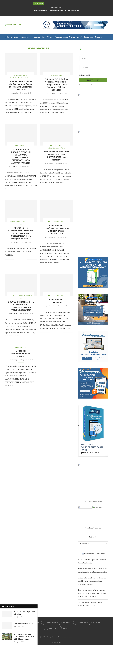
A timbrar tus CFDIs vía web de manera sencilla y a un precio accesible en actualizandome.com (92, 581)
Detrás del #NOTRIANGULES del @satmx (21, 353)
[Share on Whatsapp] (23, 117)
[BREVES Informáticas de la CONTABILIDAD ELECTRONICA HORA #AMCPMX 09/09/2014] (21, 285)
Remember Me (85, 75)
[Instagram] (53, 13)
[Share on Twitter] (21, 117)
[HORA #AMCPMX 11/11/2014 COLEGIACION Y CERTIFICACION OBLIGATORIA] (56, 211)
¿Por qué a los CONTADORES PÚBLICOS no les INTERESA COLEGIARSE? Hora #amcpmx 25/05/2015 (20, 233)
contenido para (10, 43)
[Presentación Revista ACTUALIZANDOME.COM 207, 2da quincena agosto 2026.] (7, 636)
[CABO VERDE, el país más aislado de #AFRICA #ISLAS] (7, 614)
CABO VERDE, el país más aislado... (24, 613)
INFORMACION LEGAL (40, 10)
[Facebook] (47, 13)
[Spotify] (65, 13)
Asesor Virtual (47, 37)
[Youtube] (62, 13)
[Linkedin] (59, 13)
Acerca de (14, 37)
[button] (46, 3)
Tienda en (98, 37)
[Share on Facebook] (18, 117)
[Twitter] (50, 13)
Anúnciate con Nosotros (31, 37)
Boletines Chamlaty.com (72, 10)
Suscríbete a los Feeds (56, 10)
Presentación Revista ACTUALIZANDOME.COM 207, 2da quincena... (24, 637)
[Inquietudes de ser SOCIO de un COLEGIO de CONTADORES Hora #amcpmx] (56, 135)
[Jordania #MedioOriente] (7, 625)
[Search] (107, 50)
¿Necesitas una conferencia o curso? (68, 37)
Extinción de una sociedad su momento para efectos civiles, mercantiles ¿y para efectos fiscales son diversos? (92, 593)
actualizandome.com (66, 637)
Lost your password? (85, 85)
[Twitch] (67, 13)
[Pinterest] (56, 13)
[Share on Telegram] (25, 117)
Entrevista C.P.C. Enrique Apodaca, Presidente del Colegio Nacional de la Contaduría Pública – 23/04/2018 (56, 84)
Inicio (7, 37)
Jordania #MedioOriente (23, 623)
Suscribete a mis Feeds (96, 554)
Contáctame (88, 37)
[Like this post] (16, 117)
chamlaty (16, 93)
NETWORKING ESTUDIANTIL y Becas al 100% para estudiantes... (53, 3)
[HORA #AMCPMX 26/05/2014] (56, 285)
